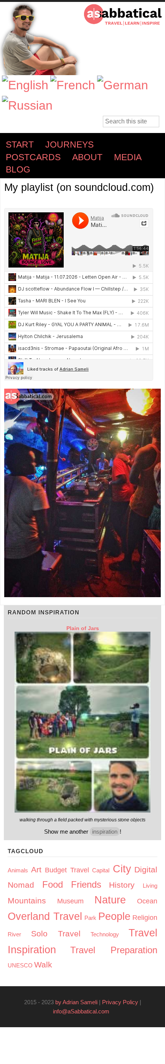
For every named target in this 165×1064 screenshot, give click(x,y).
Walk (43, 964)
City (122, 869)
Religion (144, 917)
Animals (18, 870)
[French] (72, 85)
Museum (70, 901)
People (114, 916)
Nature (110, 900)
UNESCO (20, 965)
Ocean (147, 901)
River (14, 934)
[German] (122, 85)
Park (90, 918)
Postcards (33, 157)
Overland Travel (45, 916)
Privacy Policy (120, 1002)
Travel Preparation (113, 950)
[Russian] (27, 105)
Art (36, 869)
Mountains (27, 900)
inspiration (104, 831)
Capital (100, 870)
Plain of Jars (82, 628)
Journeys (69, 144)
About (87, 157)
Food (52, 884)
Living (150, 885)
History (122, 884)
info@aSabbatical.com (83, 1011)
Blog (18, 169)
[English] (25, 85)
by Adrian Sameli (76, 1002)
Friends (86, 884)
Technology (105, 934)
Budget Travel (67, 870)
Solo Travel (56, 933)
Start (20, 144)
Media (128, 157)
